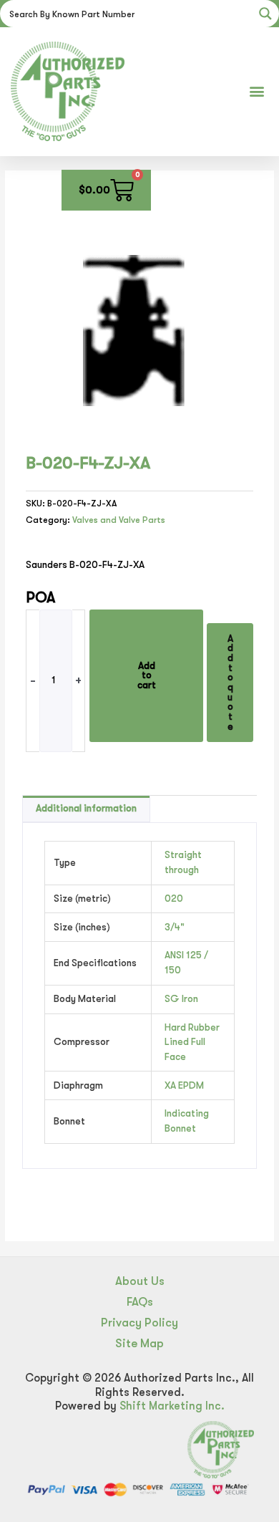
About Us (140, 1281)
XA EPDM (184, 1085)
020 (174, 898)
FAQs (140, 1302)
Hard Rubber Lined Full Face (192, 1042)
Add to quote (230, 682)
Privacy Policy (139, 1322)
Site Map (139, 1343)
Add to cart (146, 675)
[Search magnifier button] (265, 13)
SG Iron (181, 998)
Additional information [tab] (86, 808)
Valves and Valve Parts (118, 520)
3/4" (175, 927)
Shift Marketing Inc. (172, 1406)
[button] (256, 91)
